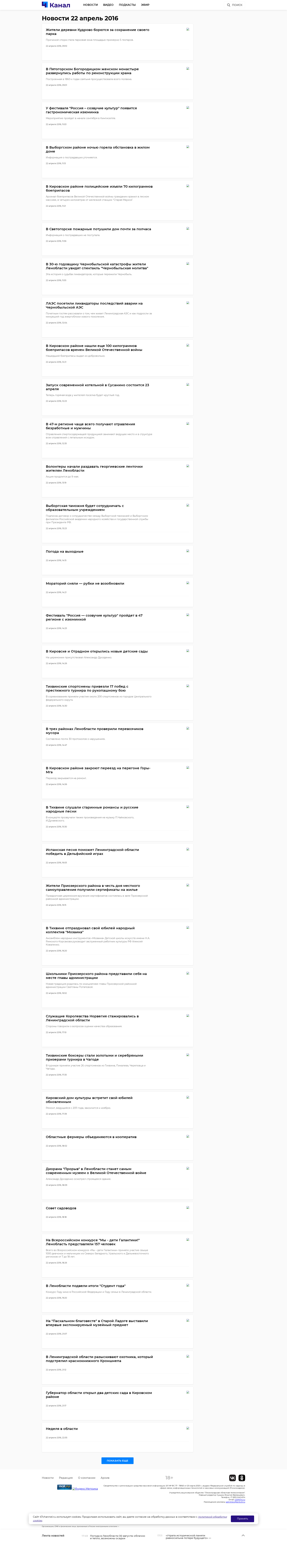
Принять (242, 1518)
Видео (108, 4)
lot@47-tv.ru (240, 1499)
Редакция (66, 1477)
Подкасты (127, 4)
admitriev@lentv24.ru (235, 1502)
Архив (105, 1477)
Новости (90, 4)
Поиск (237, 5)
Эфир (145, 4)
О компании (86, 1477)
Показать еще (117, 1460)
